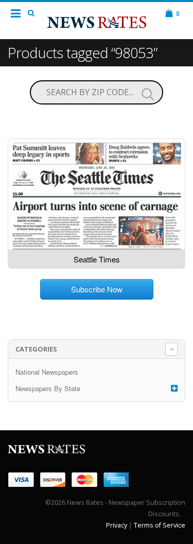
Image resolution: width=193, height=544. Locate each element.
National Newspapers (46, 372)
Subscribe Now (96, 289)
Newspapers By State (47, 388)
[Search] (147, 93)
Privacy (116, 525)
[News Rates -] (96, 20)
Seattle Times (97, 259)
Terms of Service (159, 525)
